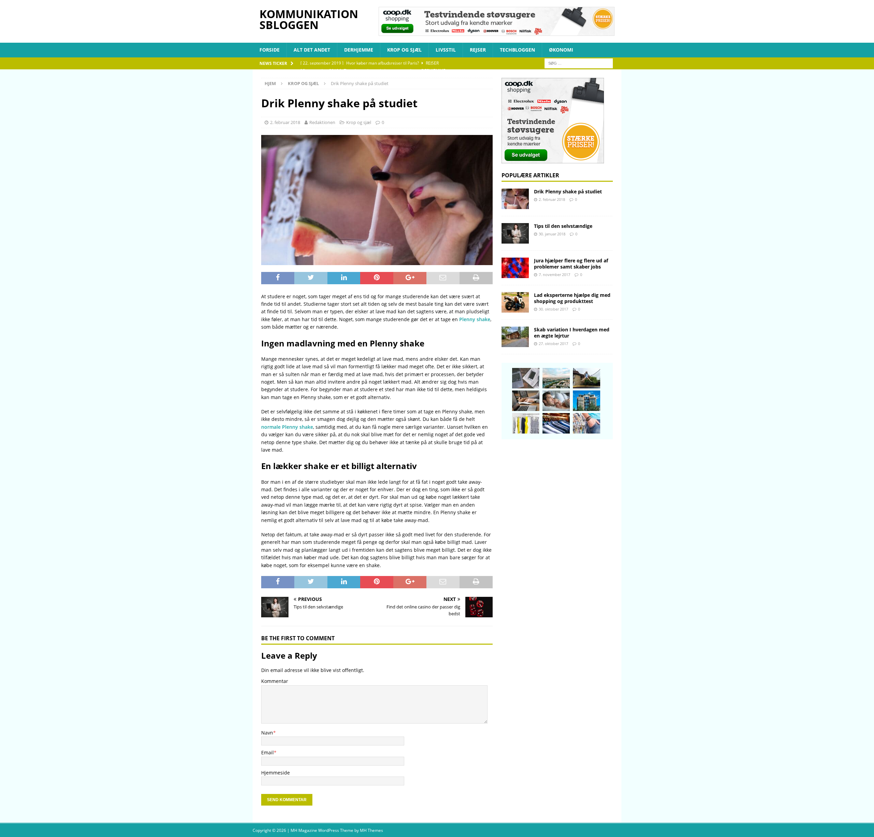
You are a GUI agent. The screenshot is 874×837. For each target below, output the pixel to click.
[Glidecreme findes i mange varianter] (556, 400)
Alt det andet (312, 49)
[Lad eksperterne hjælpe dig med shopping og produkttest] (515, 302)
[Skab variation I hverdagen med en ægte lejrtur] (515, 337)
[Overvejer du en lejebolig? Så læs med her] (586, 400)
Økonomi (561, 49)
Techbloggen (517, 49)
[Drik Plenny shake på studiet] (515, 199)
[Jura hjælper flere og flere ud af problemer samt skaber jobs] (515, 268)
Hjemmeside (275, 772)
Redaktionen (322, 122)
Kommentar (274, 681)
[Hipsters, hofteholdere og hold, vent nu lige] (525, 423)
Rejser (478, 49)
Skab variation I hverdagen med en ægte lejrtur (571, 332)
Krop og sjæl (404, 49)
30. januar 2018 (552, 233)
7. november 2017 (554, 274)
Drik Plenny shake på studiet (568, 191)
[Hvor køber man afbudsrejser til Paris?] (556, 378)
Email (267, 752)
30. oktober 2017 (553, 309)
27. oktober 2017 (553, 343)
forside (269, 49)
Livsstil (446, 49)
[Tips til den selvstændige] (515, 233)
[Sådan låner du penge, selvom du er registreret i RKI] (525, 378)
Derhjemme (358, 49)
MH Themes (371, 830)
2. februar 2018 (285, 122)
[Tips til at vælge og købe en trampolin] (586, 378)
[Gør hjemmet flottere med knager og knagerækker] (556, 423)
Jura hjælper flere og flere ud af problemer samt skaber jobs (571, 263)
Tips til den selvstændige (563, 226)
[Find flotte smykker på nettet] (586, 423)
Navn (267, 732)
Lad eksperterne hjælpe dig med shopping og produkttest (572, 298)
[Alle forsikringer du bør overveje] (525, 400)
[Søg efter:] (579, 62)
